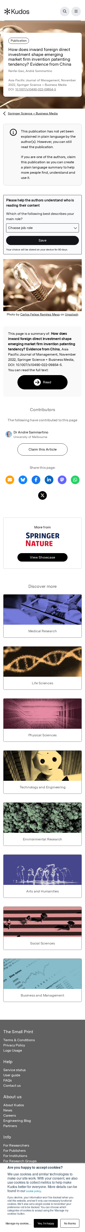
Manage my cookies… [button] (18, 1223)
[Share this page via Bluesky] (22, 479)
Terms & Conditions (19, 1040)
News (7, 1110)
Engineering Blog (17, 1121)
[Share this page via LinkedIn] (49, 479)
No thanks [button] (70, 1223)
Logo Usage (12, 1050)
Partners (10, 1126)
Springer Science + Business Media (33, 113)
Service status (14, 1070)
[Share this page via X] (42, 495)
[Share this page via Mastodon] (62, 479)
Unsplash (71, 314)
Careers (9, 1115)
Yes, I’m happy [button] (45, 1223)
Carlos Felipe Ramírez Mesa (40, 314)
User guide (11, 1075)
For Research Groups (20, 1161)
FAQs (7, 1080)
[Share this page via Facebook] (36, 479)
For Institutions (15, 1156)
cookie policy (33, 1191)
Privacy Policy (14, 1045)
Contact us (12, 1085)
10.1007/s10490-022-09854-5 (35, 89)
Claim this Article (43, 449)
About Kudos (13, 1105)
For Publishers (14, 1151)
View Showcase (42, 557)
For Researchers (16, 1145)
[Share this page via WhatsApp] (75, 479)
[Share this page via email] (9, 479)
